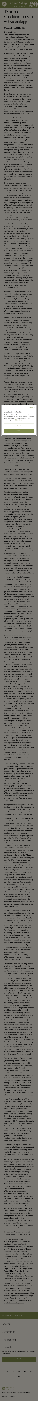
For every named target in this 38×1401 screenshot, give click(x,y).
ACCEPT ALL (19, 431)
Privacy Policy (18, 420)
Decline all (32, 407)
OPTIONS (19, 425)
